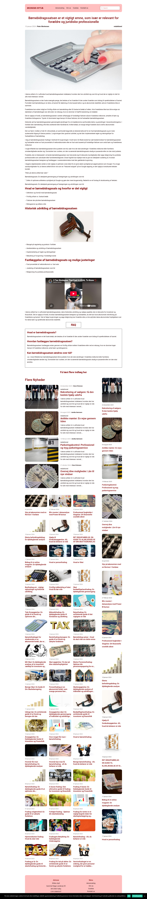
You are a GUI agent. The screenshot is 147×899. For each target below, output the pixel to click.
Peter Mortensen (43, 26)
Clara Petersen (78, 386)
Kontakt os (84, 8)
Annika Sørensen (76, 412)
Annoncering (59, 8)
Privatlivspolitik (137, 896)
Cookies (75, 8)
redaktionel (118, 26)
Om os (68, 8)
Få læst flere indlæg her (73, 372)
